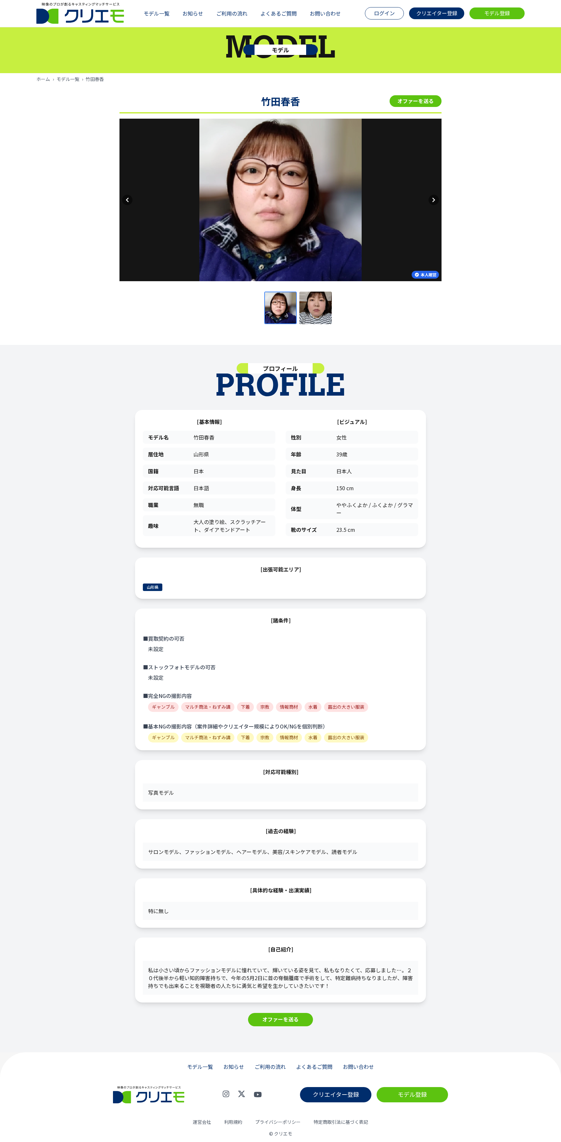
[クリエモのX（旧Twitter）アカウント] (241, 1094)
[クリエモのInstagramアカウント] (226, 1094)
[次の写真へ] (434, 200)
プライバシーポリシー (278, 1122)
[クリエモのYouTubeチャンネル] (257, 1094)
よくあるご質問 (278, 13)
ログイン (384, 13)
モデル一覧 (156, 13)
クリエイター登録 (436, 13)
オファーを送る (415, 101)
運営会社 (202, 1122)
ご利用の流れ (231, 13)
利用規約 (233, 1122)
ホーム (43, 79)
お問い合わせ (325, 13)
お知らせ (192, 13)
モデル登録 (497, 13)
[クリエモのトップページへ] (80, 13)
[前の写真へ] (127, 200)
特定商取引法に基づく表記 (341, 1122)
